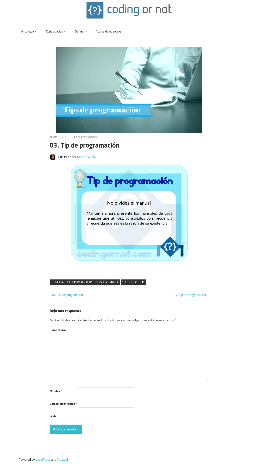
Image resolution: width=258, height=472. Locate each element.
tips (142, 282)
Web (53, 416)
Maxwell (63, 459)
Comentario (58, 330)
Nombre (56, 391)
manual (114, 282)
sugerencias (129, 282)
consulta (101, 282)
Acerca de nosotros (108, 31)
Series (79, 31)
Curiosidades (54, 31)
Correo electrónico (63, 403)
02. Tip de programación (68, 294)
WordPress (43, 459)
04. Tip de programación (190, 294)
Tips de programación (84, 137)
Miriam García (86, 156)
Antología (27, 31)
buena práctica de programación (72, 282)
